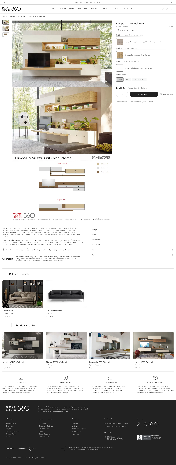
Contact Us (43, 423)
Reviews (75, 426)
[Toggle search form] (158, 8)
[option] (120, 79)
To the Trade (76, 431)
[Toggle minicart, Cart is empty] (171, 8)
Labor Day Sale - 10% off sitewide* (88, 2)
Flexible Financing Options (137, 88)
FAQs (41, 431)
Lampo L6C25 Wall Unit (100, 362)
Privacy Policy (11, 434)
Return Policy (43, 429)
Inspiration (75, 434)
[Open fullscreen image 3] (62, 187)
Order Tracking (44, 434)
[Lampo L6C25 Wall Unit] (109, 345)
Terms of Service (12, 431)
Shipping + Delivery (46, 426)
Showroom (10, 426)
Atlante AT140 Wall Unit (13, 362)
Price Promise (44, 437)
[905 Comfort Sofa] (66, 294)
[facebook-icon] (151, 424)
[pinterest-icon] (156, 424)
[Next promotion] (171, 2)
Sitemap (75, 423)
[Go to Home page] (14, 9)
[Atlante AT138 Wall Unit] (66, 345)
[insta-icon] (139, 424)
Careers (9, 437)
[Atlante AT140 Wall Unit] (22, 345)
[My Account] (167, 8)
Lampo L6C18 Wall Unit (143, 362)
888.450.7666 (112, 426)
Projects (9, 429)
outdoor (82, 9)
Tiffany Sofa (7, 310)
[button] (3, 325)
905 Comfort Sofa (54, 310)
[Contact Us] (162, 8)
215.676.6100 (123, 426)
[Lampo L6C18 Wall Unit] (153, 345)
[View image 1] (5, 22)
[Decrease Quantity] (118, 94)
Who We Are (11, 423)
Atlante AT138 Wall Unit (56, 362)
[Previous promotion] (4, 2)
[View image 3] (5, 34)
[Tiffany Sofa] (22, 294)
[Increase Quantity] (126, 94)
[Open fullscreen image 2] (62, 120)
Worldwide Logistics (79, 429)
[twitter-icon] (145, 424)
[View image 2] (5, 28)
